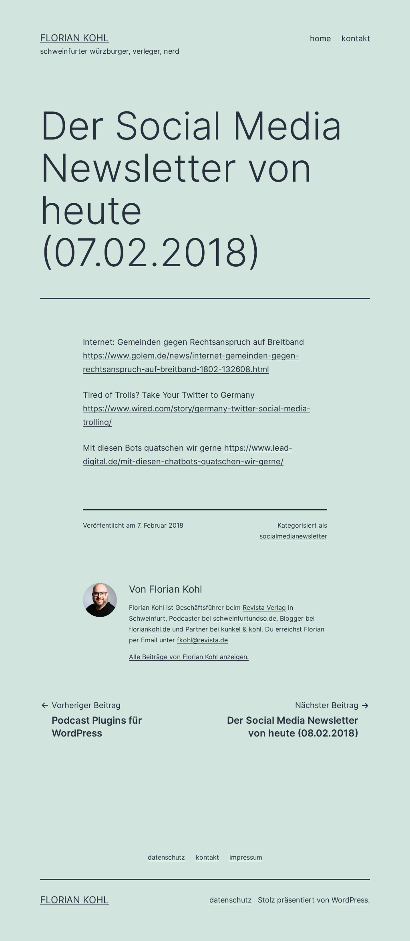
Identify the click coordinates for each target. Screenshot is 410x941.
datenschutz (230, 900)
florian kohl (74, 38)
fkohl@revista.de (202, 640)
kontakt (356, 38)
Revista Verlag (264, 607)
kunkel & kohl (241, 629)
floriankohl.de (149, 629)
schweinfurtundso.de (244, 618)
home (320, 38)
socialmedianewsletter (293, 536)
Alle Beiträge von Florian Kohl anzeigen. (189, 657)
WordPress (350, 900)
